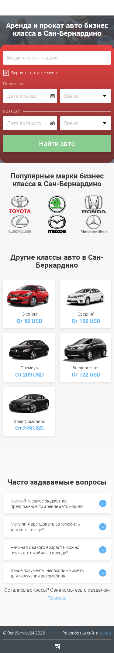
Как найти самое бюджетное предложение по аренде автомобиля (47, 503)
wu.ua (105, 633)
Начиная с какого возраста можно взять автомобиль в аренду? (45, 550)
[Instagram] (57, 647)
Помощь (57, 598)
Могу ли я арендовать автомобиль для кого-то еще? (45, 526)
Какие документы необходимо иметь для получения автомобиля (47, 573)
